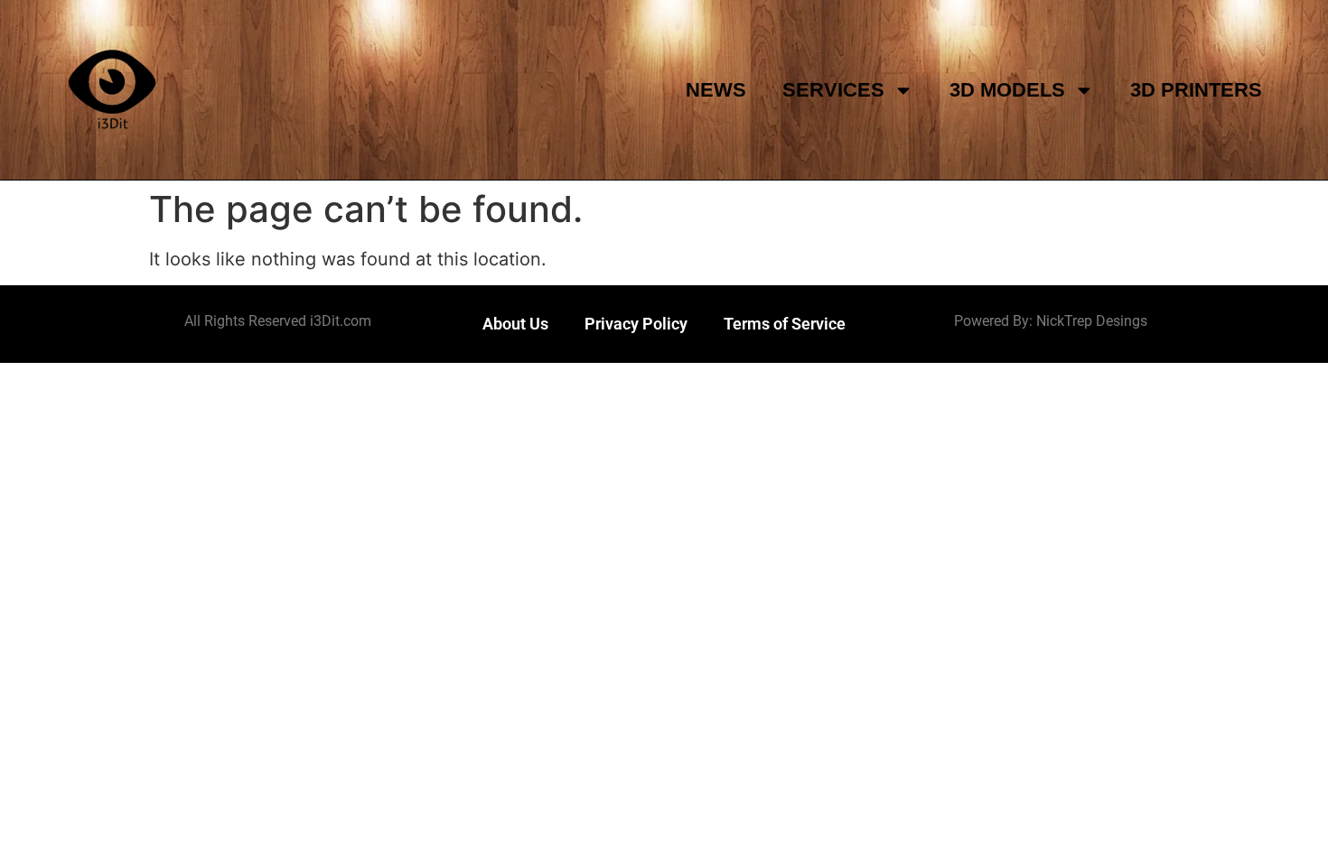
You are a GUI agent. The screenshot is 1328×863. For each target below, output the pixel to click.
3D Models (1007, 90)
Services (833, 90)
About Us (515, 323)
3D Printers (1196, 90)
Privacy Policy (636, 323)
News (716, 90)
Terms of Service (785, 323)
